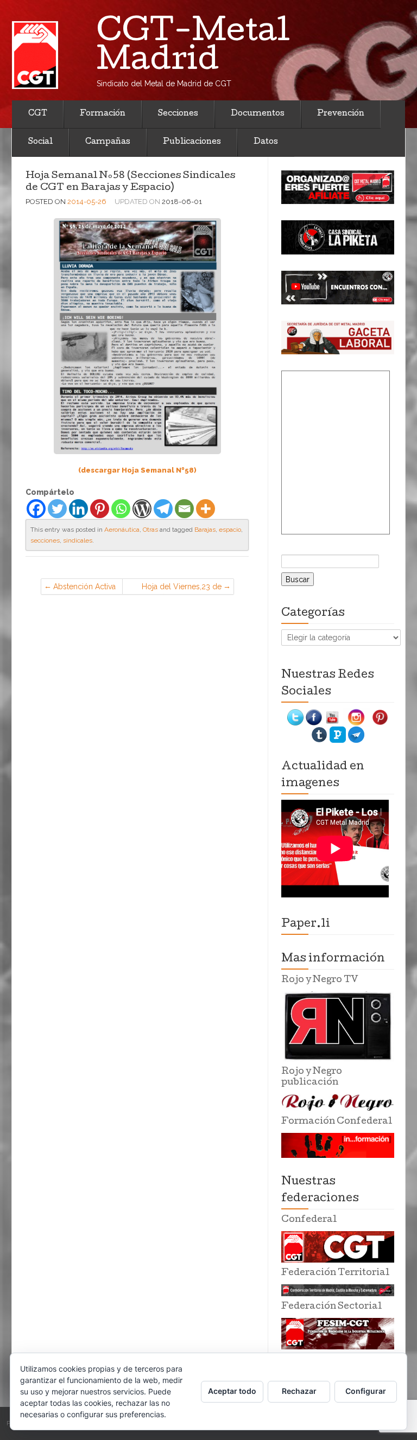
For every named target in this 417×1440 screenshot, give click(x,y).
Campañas (107, 142)
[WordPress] (141, 508)
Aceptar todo (232, 1391)
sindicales (77, 540)
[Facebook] (36, 508)
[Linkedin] (78, 508)
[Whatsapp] (120, 508)
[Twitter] (57, 508)
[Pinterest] (99, 508)
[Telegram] (163, 508)
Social (40, 142)
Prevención (340, 114)
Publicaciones (192, 142)
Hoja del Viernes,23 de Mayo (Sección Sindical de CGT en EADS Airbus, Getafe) (179, 588)
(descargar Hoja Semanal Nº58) (137, 470)
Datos (266, 142)
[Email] (184, 508)
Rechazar (299, 1391)
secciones (45, 540)
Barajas (205, 529)
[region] (337, 187)
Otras (150, 529)
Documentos (258, 114)
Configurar (365, 1391)
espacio (230, 529)
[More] (205, 508)
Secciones (178, 114)
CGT (37, 114)
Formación (102, 114)
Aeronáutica (122, 529)
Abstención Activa (84, 586)
